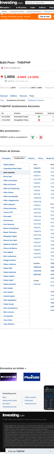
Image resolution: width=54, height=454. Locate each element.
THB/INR (37, 191)
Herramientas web (9, 407)
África (40, 158)
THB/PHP (37, 242)
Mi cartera (22, 8)
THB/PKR (37, 205)
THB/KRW (37, 198)
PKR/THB (37, 209)
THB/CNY (37, 176)
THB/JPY (37, 168)
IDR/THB (37, 187)
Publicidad (29, 400)
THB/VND (37, 254)
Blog (4, 397)
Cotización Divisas (17, 12)
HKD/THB (37, 224)
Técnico (23, 96)
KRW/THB (37, 202)
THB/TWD (37, 213)
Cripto (32, 8)
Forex (4, 12)
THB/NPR (37, 239)
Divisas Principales (34, 12)
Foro (2, 100)
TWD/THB (37, 217)
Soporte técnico (31, 404)
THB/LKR (37, 228)
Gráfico (13, 96)
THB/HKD (37, 220)
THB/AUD (37, 267)
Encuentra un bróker (12, 368)
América (31, 158)
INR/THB (37, 194)
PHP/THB (37, 246)
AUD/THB (37, 271)
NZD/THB (37, 275)
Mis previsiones (9, 131)
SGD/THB (37, 257)
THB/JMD (37, 284)
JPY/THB (37, 172)
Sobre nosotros (30, 397)
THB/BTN (37, 250)
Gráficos (42, 8)
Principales (6, 158)
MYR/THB (37, 235)
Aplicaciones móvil (10, 400)
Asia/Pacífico (19, 158)
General (4, 96)
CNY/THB (37, 179)
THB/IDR (37, 183)
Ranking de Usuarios (36, 100)
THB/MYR (37, 231)
